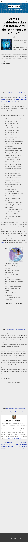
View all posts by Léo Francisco (14, 438)
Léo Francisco (18, 37)
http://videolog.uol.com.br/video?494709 (15, 408)
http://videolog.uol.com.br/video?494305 (15, 92)
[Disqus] (14, 472)
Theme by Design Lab (20, 539)
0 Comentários (20, 412)
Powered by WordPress (8, 539)
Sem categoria (14, 15)
